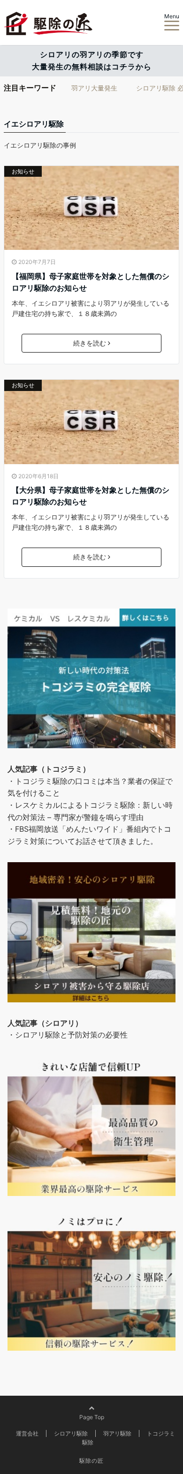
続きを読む (89, 343)
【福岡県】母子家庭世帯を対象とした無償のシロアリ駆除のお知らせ (90, 282)
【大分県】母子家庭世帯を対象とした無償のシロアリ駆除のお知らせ (90, 496)
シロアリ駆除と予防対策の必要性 (71, 1034)
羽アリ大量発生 (94, 88)
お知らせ (23, 171)
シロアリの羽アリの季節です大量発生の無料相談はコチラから (92, 60)
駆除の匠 (91, 1460)
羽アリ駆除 (117, 1433)
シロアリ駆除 (71, 1433)
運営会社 (27, 1433)
